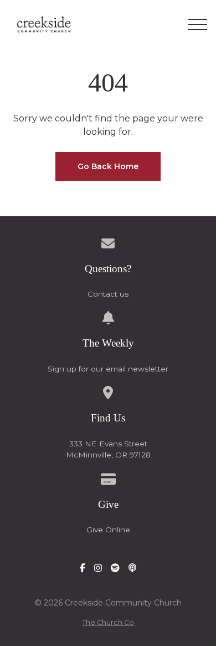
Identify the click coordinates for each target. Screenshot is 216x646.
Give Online (108, 529)
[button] (197, 24)
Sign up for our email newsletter (108, 368)
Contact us (108, 293)
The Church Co (108, 622)
